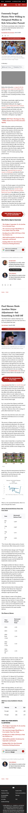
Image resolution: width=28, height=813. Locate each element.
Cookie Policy (18, 790)
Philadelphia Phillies (17, 67)
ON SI (2, 1)
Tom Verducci (11, 32)
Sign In (24, 4)
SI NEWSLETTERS (16, 1)
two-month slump (19, 385)
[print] (11, 285)
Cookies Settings (5, 801)
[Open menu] (2, 5)
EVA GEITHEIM (12, 260)
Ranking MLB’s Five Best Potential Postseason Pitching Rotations (12, 242)
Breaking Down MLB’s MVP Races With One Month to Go (14, 234)
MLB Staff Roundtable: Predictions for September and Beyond (13, 238)
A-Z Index (3, 799)
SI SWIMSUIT (8, 1)
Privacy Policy (4, 790)
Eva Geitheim (4, 32)
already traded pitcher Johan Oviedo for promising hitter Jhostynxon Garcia (12, 190)
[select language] (19, 5)
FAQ (16, 799)
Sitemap (17, 795)
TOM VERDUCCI (12, 273)
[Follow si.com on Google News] (23, 250)
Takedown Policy (5, 793)
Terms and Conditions (20, 793)
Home (2, 292)
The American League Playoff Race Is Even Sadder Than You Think (13, 229)
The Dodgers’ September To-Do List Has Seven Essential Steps (14, 225)
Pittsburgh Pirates (6, 67)
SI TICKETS (24, 1)
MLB (7, 292)
